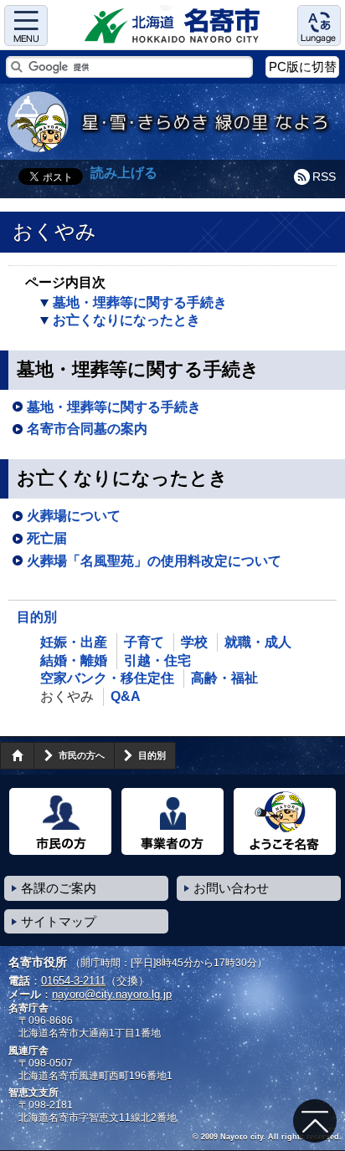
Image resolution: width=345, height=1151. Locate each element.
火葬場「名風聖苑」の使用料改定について (154, 561)
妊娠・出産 (73, 642)
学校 (194, 642)
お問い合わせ (231, 888)
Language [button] (319, 25)
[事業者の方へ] (172, 821)
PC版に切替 (303, 66)
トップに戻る (315, 1121)
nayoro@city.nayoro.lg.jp (112, 994)
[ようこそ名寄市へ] (285, 821)
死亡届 (47, 538)
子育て (144, 642)
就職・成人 (257, 642)
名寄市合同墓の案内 (87, 429)
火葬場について (74, 516)
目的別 (37, 617)
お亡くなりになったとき (126, 320)
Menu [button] (26, 25)
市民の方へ (82, 755)
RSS (324, 176)
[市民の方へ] (60, 821)
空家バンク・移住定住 (107, 678)
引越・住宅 (157, 660)
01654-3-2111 (73, 981)
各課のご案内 (58, 888)
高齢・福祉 (224, 678)
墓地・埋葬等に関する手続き (140, 302)
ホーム (16, 755)
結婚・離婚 (73, 660)
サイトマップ (58, 921)
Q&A (126, 696)
